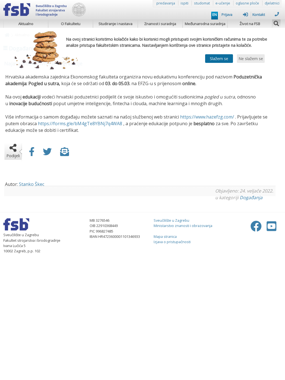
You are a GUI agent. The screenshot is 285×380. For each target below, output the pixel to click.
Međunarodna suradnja (205, 23)
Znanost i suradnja (160, 23)
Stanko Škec (31, 184)
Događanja (251, 197)
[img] (276, 22)
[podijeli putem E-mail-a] (64, 153)
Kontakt (258, 14)
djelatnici (272, 3)
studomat (202, 3)
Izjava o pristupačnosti (172, 241)
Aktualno (25, 23)
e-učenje (222, 3)
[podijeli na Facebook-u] (32, 153)
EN (214, 14)
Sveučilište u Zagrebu (171, 220)
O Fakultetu (70, 23)
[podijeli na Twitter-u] (47, 153)
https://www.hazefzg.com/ (207, 117)
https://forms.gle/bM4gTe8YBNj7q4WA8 (80, 123)
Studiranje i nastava (115, 23)
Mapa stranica (165, 236)
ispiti (184, 3)
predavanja (165, 3)
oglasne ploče (247, 3)
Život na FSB (250, 23)
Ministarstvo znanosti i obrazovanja (183, 225)
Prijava (227, 14)
